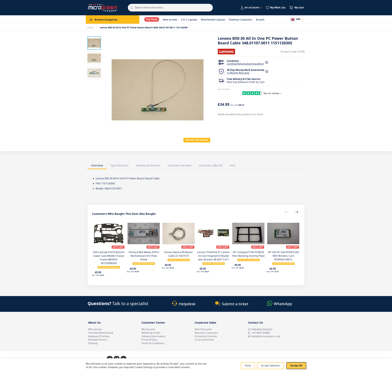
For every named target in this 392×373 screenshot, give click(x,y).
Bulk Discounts (203, 329)
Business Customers (206, 333)
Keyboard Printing (98, 336)
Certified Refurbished (100, 333)
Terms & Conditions (152, 343)
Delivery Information (153, 336)
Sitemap (93, 343)
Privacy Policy (149, 340)
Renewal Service (97, 340)
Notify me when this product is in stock (240, 114)
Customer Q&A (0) (210, 166)
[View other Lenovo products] (227, 51)
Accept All (296, 365)
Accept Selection (270, 365)
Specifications (120, 166)
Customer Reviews (180, 166)
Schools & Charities (206, 336)
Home (90, 27)
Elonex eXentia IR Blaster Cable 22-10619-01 (178, 254)
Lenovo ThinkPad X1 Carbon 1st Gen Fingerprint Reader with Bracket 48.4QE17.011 (213, 255)
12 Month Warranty (238, 73)
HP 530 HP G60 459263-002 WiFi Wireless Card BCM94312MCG (283, 255)
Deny (248, 365)
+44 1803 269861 (260, 333)
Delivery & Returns (148, 166)
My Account (148, 329)
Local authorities (204, 340)
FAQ (232, 166)
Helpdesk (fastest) (261, 329)
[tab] (97, 166)
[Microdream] (102, 7)
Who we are (95, 329)
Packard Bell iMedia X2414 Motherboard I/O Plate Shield (144, 255)
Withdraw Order (150, 333)
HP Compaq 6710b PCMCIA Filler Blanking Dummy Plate (248, 254)
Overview (97, 166)
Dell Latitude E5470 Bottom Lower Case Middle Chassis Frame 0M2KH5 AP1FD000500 (108, 257)
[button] (251, 8)
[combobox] (170, 7)
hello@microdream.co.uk (265, 336)
